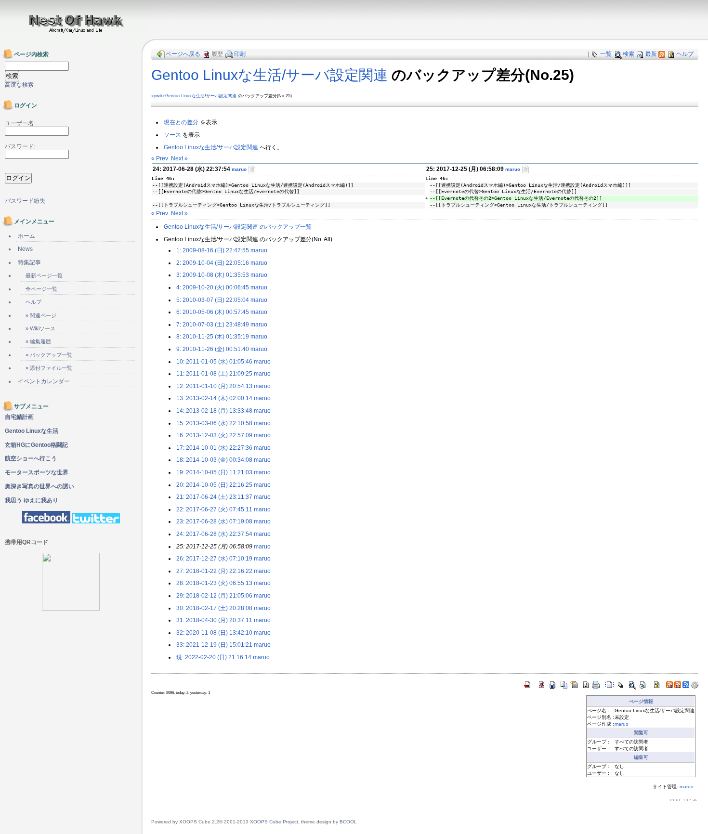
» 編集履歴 (38, 341)
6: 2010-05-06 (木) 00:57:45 (212, 312)
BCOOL (348, 821)
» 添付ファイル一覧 (49, 368)
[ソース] (252, 169)
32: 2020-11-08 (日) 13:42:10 (214, 632)
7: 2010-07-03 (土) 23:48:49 (212, 324)
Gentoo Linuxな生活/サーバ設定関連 (211, 147)
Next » (179, 158)
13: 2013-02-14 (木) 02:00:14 (214, 398)
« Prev (159, 158)
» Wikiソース (40, 328)
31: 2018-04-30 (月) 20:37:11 (214, 620)
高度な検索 (19, 84)
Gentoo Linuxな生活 (185, 95)
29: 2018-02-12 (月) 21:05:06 (214, 595)
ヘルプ (685, 54)
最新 (651, 54)
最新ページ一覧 (44, 275)
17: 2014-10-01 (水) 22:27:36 (214, 447)
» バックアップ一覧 (49, 355)
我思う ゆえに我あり (31, 500)
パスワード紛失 (25, 200)
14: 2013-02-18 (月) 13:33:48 (214, 410)
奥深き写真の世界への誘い (39, 486)
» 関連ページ (41, 315)
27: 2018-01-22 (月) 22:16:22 (214, 571)
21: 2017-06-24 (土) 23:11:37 (214, 497)
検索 (628, 54)
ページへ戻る (183, 54)
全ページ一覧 (41, 289)
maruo (239, 169)
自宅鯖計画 (19, 417)
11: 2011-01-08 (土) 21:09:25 (214, 373)
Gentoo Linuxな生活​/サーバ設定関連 (269, 75)
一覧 (606, 54)
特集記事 (29, 262)
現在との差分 (181, 122)
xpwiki (157, 95)
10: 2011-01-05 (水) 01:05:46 (214, 361)
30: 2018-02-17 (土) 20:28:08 (214, 608)
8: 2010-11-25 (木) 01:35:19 (212, 336)
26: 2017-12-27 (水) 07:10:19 (214, 558)
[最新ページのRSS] (661, 54)
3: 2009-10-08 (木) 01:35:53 (212, 275)
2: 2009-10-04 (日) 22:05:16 (212, 263)
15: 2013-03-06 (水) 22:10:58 (214, 423)
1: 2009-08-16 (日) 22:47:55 (212, 250)
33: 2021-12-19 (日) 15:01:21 (214, 644)
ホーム (26, 236)
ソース (172, 134)
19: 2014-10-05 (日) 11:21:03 (214, 472)
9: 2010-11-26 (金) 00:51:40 (212, 349)
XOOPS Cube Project (274, 821)
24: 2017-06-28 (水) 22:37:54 (214, 534)
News (25, 249)
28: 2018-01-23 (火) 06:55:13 (214, 583)
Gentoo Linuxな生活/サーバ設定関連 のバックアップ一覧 (238, 226)
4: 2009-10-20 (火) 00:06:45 (212, 287)
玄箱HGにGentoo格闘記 (36, 445)
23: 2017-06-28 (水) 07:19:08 (214, 521)
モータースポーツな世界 (36, 472)
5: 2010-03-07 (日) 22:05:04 (212, 300)
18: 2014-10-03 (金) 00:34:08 (214, 459)
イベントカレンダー (44, 381)
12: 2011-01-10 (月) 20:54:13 (214, 386)
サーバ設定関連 (221, 95)
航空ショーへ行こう (31, 458)
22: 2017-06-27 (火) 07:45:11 (214, 509)
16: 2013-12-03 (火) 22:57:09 (214, 435)
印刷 (240, 54)
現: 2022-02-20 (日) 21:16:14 (213, 657)
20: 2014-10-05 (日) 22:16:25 (214, 485)
